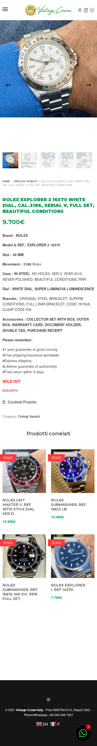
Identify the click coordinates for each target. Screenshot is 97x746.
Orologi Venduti (25, 181)
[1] (83, 736)
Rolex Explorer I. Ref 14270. (68, 587)
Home (6, 181)
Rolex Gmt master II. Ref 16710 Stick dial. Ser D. (18, 507)
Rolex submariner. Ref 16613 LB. (68, 504)
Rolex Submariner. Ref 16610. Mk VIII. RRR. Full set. (20, 592)
